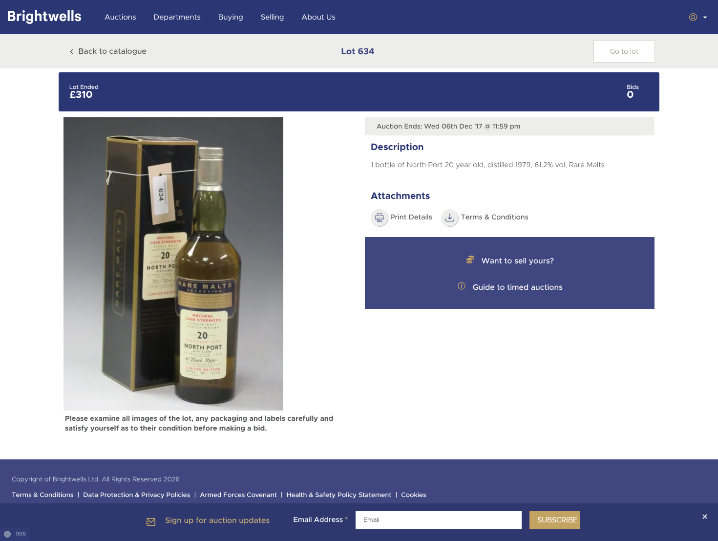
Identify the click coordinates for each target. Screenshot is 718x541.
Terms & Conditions (494, 217)
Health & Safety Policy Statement (339, 495)
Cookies (413, 495)
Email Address (320, 520)
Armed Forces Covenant (238, 495)
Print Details (411, 217)
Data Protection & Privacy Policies (136, 495)
